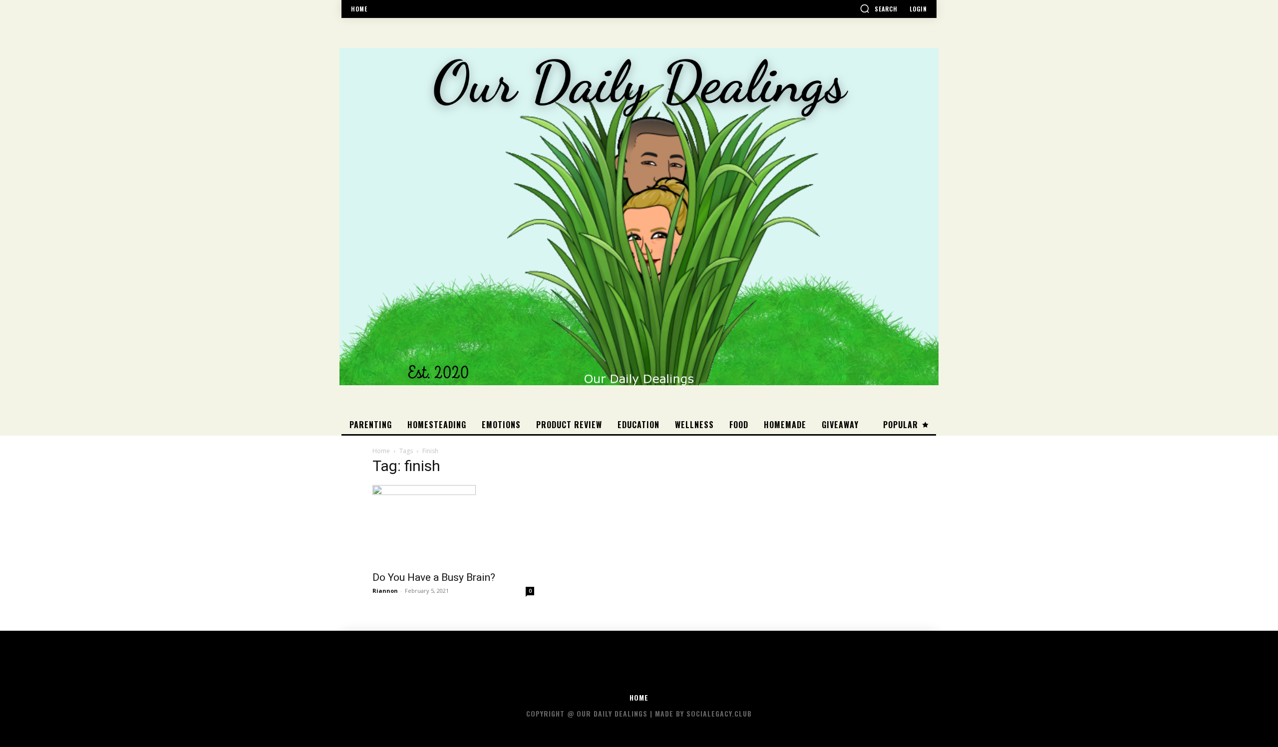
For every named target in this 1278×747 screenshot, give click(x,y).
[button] (879, 8)
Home (381, 451)
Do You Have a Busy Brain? (433, 577)
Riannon (385, 590)
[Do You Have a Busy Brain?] (453, 525)
